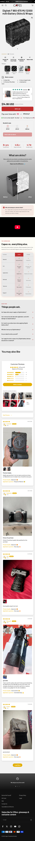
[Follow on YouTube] (15, 826)
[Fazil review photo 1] (17, 579)
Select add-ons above (10, 134)
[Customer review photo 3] (9, 469)
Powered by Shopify (12, 836)
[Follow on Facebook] (3, 826)
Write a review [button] (17, 384)
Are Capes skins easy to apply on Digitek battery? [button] (13, 312)
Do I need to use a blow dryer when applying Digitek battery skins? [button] (14, 324)
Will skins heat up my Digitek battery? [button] (10, 329)
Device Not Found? (6, 795)
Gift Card (4, 798)
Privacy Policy (22, 795)
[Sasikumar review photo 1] (17, 516)
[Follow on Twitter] (7, 826)
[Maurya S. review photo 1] (17, 649)
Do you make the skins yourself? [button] (9, 334)
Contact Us (4, 804)
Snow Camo (20, 72)
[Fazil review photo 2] (5, 601)
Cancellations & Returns (8, 806)
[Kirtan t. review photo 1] (17, 729)
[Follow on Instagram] (11, 826)
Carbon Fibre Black (14, 73)
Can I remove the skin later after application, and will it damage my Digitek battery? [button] (15, 317)
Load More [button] (18, 765)
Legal (20, 798)
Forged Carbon (7, 73)
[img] (6, 421)
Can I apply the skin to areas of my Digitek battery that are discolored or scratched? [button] (16, 339)
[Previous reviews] (3, 94)
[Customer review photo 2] (5, 469)
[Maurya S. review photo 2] (5, 677)
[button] (17, 94)
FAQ (3, 801)
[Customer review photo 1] (17, 447)
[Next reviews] (32, 94)
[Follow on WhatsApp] (19, 826)
